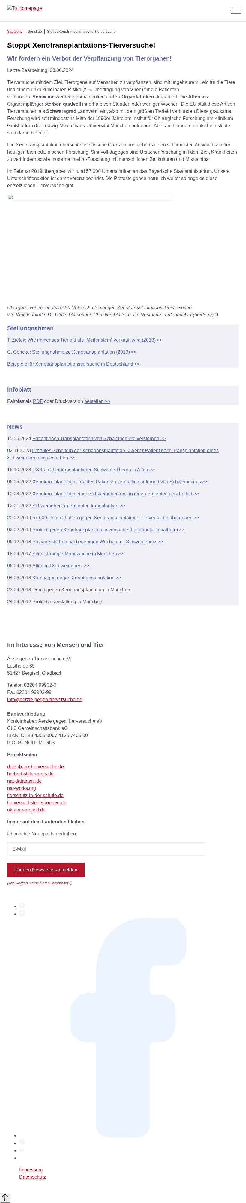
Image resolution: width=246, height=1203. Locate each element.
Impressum (31, 1169)
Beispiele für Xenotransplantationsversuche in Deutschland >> (73, 364)
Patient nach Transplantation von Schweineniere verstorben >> (99, 438)
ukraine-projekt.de (26, 809)
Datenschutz (32, 1177)
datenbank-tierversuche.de (35, 766)
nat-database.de (24, 781)
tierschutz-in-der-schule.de (35, 795)
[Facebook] (129, 1135)
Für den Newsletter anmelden (45, 869)
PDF (38, 401)
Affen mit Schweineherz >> (60, 565)
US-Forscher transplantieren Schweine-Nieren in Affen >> (93, 469)
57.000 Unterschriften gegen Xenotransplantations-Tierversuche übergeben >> (115, 517)
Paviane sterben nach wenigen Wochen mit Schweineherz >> (97, 541)
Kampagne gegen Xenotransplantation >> (76, 577)
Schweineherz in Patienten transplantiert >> (78, 505)
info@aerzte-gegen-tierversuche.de (44, 699)
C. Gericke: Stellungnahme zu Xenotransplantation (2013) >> (71, 352)
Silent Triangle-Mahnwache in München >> (78, 553)
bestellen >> (97, 401)
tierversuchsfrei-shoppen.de (36, 802)
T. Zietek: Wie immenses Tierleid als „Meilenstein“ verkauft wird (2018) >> (84, 340)
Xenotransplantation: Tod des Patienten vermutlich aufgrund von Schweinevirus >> (120, 481)
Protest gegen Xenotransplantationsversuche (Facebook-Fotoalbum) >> (108, 529)
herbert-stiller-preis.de (30, 773)
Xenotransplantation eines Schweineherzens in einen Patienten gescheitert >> (115, 493)
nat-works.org (21, 788)
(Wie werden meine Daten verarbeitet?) (39, 883)
